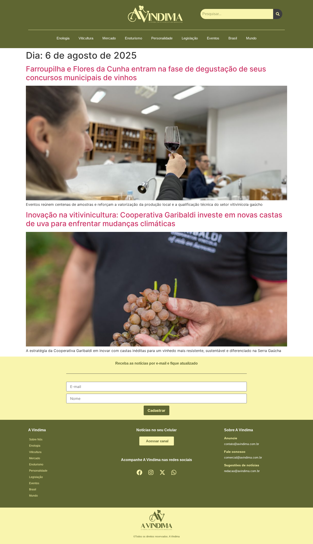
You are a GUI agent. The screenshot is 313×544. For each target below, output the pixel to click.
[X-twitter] (162, 472)
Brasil (232, 38)
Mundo (251, 38)
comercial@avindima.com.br (243, 457)
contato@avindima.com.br (241, 444)
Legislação (190, 38)
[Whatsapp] (173, 472)
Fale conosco (234, 451)
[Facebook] (139, 472)
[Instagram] (150, 472)
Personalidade (162, 38)
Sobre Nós (35, 439)
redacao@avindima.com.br (242, 471)
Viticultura (86, 38)
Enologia (63, 38)
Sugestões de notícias (241, 465)
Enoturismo (133, 38)
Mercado (109, 38)
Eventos (213, 38)
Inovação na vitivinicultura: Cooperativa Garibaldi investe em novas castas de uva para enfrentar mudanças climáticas (154, 219)
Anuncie (230, 438)
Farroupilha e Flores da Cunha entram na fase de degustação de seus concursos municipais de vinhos (146, 73)
